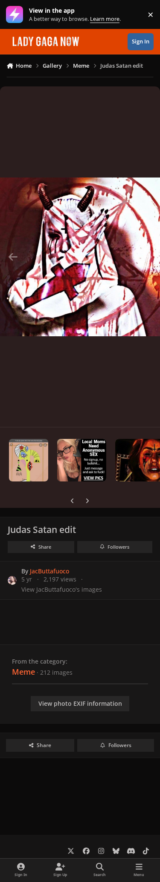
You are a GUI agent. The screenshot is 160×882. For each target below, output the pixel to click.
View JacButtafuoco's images (61, 589)
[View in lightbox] (80, 256)
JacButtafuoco (49, 571)
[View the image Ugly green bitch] (28, 460)
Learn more (16, 15)
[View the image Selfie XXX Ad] (81, 460)
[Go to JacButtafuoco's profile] (12, 580)
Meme (23, 672)
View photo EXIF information (80, 703)
